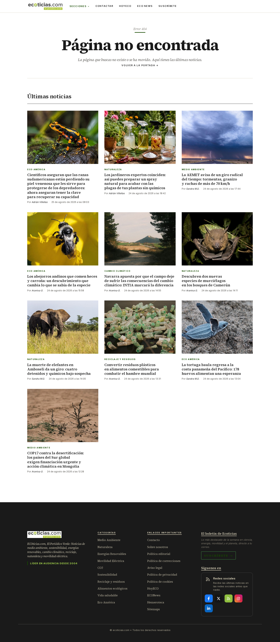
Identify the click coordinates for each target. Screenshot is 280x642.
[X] (219, 598)
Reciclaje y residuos (111, 582)
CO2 (100, 568)
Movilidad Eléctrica (111, 561)
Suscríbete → (218, 555)
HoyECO (125, 6)
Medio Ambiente (109, 540)
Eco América (106, 602)
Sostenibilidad (107, 575)
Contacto (153, 540)
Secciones (78, 6)
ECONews (153, 595)
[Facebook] (209, 598)
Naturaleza (105, 547)
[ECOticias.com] (45, 6)
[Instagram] (238, 598)
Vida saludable (108, 595)
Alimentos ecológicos (112, 588)
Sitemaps (153, 609)
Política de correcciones (163, 561)
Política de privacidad (162, 575)
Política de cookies (160, 582)
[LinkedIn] (209, 608)
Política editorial (158, 554)
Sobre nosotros (157, 547)
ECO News (145, 6)
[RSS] (229, 598)
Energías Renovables (112, 554)
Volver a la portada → (140, 65)
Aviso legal (154, 568)
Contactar (104, 6)
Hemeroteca (155, 602)
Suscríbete (167, 6)
